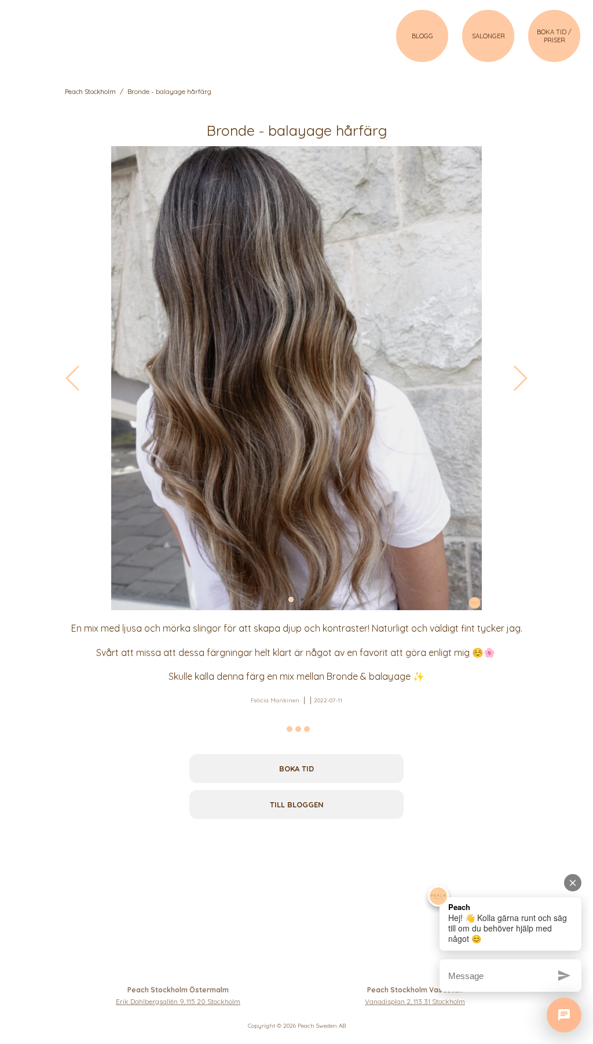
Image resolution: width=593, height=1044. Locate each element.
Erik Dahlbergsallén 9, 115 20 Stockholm (178, 1001)
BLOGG (422, 36)
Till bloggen (297, 804)
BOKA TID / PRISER (554, 36)
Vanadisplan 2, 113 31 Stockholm (415, 1001)
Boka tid (296, 768)
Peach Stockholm (90, 92)
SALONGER (488, 36)
